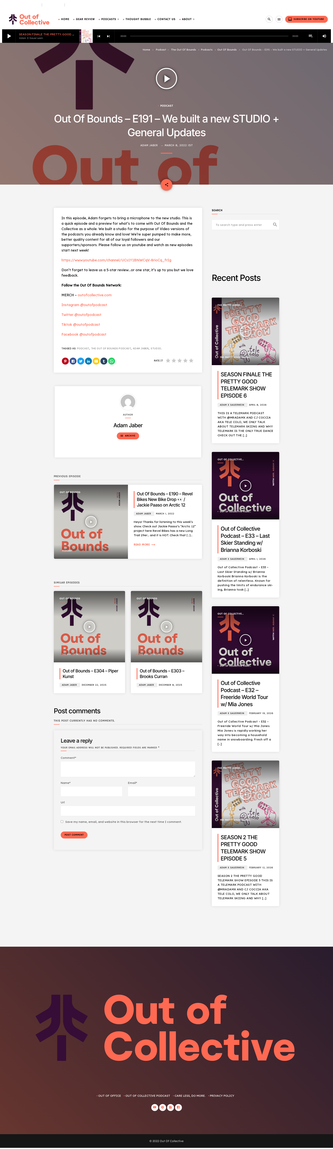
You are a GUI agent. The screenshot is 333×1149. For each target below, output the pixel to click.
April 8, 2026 (258, 405)
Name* (66, 783)
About (187, 19)
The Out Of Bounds (183, 49)
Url (63, 802)
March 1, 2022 (165, 513)
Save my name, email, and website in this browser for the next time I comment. (123, 822)
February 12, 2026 (261, 867)
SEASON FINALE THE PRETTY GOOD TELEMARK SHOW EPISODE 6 (66, 34)
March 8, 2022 (176, 145)
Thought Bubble (138, 19)
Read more (145, 544)
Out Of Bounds (227, 49)
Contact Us (166, 19)
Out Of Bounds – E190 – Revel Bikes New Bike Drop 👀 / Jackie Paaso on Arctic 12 (165, 499)
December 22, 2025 (94, 685)
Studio (156, 348)
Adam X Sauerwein (232, 405)
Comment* (68, 758)
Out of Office (109, 1096)
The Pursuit (53, 5)
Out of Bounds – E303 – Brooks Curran (162, 673)
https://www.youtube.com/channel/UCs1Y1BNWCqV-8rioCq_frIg (116, 260)
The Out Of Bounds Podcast (111, 348)
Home (65, 19)
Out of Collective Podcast (230, 459)
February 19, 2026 (261, 713)
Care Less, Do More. (81, 5)
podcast (83, 348)
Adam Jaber (149, 145)
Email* (132, 783)
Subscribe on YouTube (306, 19)
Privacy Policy (222, 1096)
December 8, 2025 (170, 685)
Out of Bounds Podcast (22, 5)
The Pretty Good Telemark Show (229, 305)
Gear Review (85, 19)
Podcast (161, 49)
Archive (127, 436)
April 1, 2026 (257, 559)
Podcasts (108, 19)
